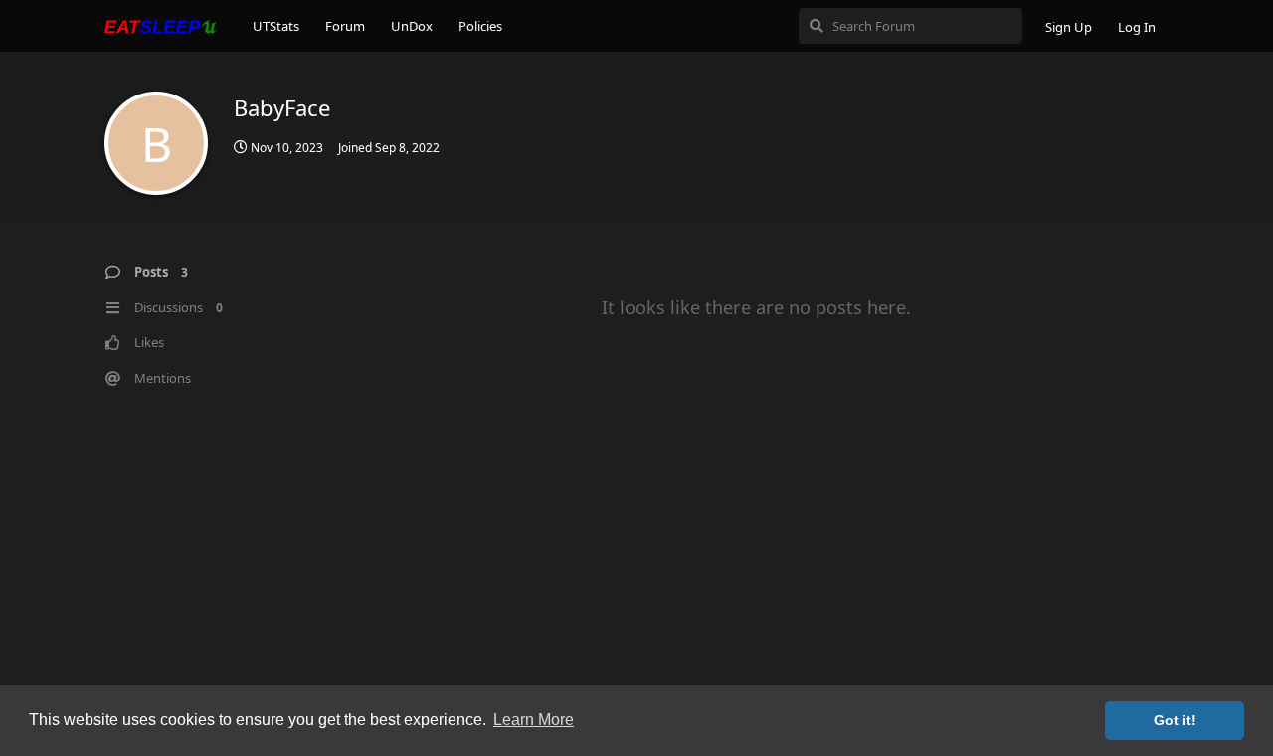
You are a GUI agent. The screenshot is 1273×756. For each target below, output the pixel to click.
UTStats (276, 26)
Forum (345, 26)
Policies (480, 26)
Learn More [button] (533, 719)
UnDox (412, 26)
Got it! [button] (1175, 720)
